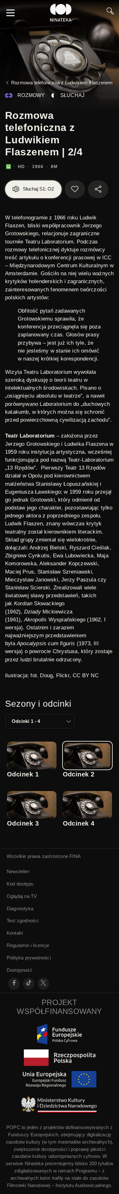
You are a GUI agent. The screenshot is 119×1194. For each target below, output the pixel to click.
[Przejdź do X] (43, 983)
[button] (40, 721)
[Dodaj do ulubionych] (75, 189)
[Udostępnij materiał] (98, 189)
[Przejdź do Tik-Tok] (28, 983)
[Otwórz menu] (10, 12)
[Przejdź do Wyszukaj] (110, 12)
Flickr (62, 675)
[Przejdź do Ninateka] (61, 13)
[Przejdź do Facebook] (14, 983)
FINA (75, 856)
